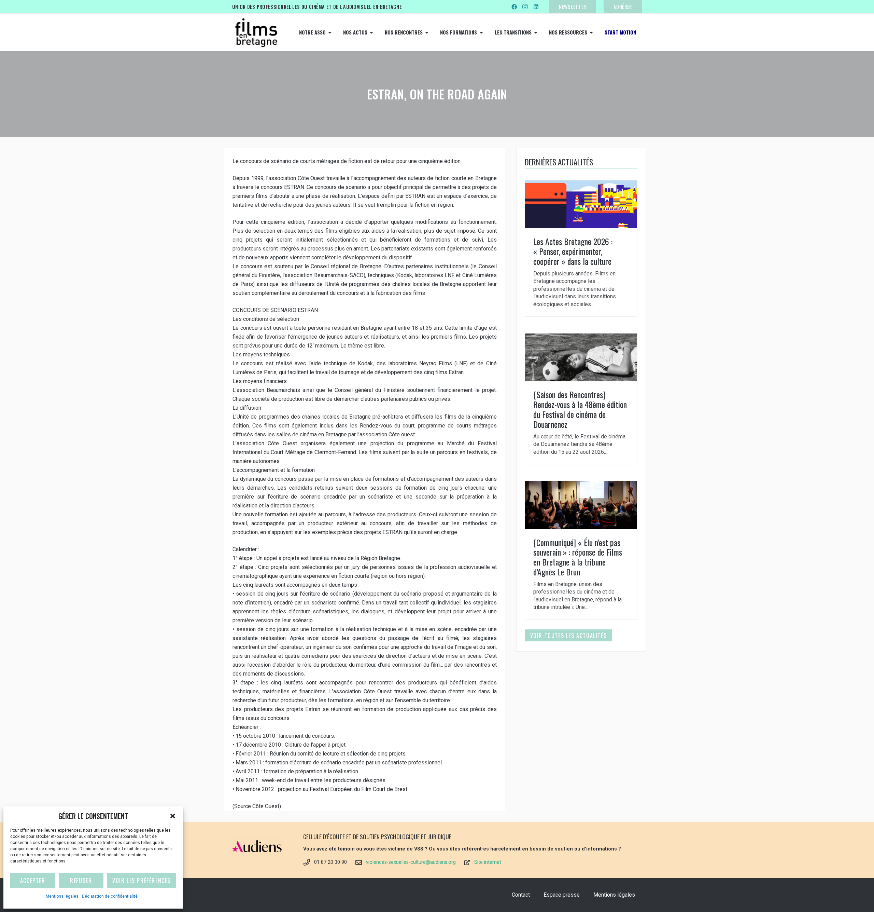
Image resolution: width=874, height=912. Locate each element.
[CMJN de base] (256, 32)
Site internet (487, 862)
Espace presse (562, 894)
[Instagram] (525, 6)
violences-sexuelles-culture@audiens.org (411, 862)
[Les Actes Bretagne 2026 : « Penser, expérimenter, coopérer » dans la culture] (581, 248)
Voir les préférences (141, 880)
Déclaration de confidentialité (110, 896)
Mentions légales (62, 896)
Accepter (32, 880)
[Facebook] (514, 6)
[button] (172, 816)
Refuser (81, 880)
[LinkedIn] (536, 6)
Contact (521, 894)
